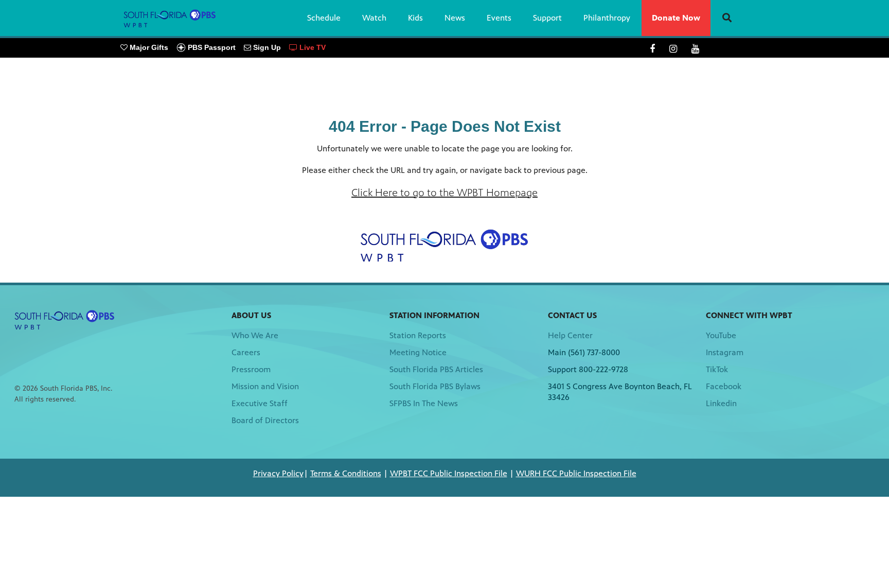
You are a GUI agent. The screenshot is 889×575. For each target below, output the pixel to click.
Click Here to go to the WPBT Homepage (444, 193)
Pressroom (251, 369)
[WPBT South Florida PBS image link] (444, 245)
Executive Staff (260, 403)
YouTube (721, 335)
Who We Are (255, 335)
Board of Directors (265, 420)
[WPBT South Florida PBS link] (169, 18)
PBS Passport (211, 47)
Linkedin (721, 403)
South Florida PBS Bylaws (435, 386)
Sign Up (266, 47)
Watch (374, 18)
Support (547, 18)
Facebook (723, 386)
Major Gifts (148, 47)
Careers (246, 352)
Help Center (570, 335)
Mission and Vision (265, 386)
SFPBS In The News (423, 403)
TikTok (717, 369)
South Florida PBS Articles (436, 369)
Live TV (311, 47)
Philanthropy (606, 18)
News (454, 18)
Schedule (324, 18)
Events (499, 18)
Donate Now (676, 18)
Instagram (724, 352)
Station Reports (417, 335)
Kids (415, 18)
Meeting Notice (418, 352)
